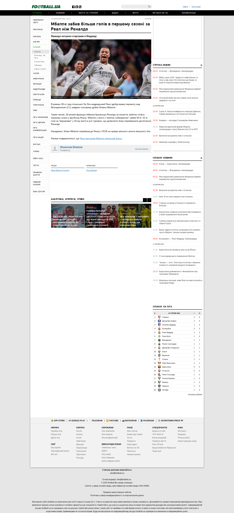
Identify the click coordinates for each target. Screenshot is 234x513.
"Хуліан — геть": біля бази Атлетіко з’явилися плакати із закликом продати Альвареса (179, 263)
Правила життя (159, 441)
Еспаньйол (166, 329)
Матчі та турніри (88, 13)
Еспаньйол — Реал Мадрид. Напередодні (178, 239)
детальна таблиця (195, 394)
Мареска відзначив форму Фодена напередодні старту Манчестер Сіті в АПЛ (178, 128)
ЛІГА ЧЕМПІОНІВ (40, 117)
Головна (37, 13)
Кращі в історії (158, 431)
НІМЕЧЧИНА (38, 79)
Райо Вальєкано (168, 363)
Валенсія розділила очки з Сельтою (175, 136)
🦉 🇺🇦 (170, 421)
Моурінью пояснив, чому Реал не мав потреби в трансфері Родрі (180, 281)
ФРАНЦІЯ (37, 84)
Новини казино (134, 454)
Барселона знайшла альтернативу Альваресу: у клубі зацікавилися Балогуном (180, 213)
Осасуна (165, 371)
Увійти (185, 6)
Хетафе (165, 390)
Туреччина (81, 454)
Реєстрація (196, 6)
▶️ (112, 421)
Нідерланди (81, 448)
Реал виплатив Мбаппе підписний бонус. (101, 138)
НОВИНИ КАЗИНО (37, 183)
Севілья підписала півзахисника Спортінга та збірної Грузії (179, 222)
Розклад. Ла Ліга (39, 57)
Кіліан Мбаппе (57, 170)
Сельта (165, 359)
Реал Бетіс (166, 336)
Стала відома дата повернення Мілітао (177, 256)
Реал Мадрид (91, 170)
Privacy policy (184, 438)
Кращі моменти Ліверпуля (164, 448)
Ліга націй (106, 454)
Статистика (39, 62)
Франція (80, 444)
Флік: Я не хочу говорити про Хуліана (176, 197)
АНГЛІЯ (36, 42)
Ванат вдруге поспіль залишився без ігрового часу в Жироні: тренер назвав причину (179, 231)
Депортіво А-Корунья (170, 348)
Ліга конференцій (109, 438)
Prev (145, 200)
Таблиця (38, 65)
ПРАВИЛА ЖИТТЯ (37, 174)
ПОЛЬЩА (37, 100)
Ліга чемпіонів (108, 431)
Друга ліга (55, 438)
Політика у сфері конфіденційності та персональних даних (117, 495)
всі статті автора (141, 149)
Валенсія (165, 355)
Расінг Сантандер (169, 344)
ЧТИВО (36, 151)
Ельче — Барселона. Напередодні (174, 164)
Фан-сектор (132, 431)
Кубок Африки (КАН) (111, 461)
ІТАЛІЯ (36, 73)
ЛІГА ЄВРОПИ (39, 123)
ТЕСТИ (36, 166)
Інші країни (56, 447)
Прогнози (131, 451)
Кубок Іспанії (40, 69)
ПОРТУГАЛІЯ (38, 95)
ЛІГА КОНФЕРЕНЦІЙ (40, 129)
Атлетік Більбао (168, 378)
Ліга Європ (106, 434)
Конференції (189, 13)
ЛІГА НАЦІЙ (38, 137)
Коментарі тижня (134, 434)
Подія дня (156, 451)
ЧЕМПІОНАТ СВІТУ (38, 21)
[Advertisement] (177, 38)
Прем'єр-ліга (56, 431)
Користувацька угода (187, 441)
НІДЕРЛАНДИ (39, 89)
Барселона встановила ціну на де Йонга (177, 250)
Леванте (165, 386)
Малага (165, 382)
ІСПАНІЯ (36, 47)
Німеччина (81, 441)
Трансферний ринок (60, 451)
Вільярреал (166, 340)
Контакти (182, 431)
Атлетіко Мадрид (169, 325)
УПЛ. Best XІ (157, 434)
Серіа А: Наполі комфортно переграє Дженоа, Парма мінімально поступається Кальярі (180, 112)
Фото (135, 13)
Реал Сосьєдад (168, 374)
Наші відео (132, 444)
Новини (60, 13)
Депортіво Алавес (169, 321)
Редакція (182, 434)
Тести (129, 438)
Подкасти (131, 441)
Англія (79, 431)
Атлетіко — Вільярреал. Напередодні (176, 71)
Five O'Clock (157, 444)
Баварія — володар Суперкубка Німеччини (178, 120)
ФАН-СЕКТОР (39, 192)
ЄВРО (104, 451)
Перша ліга (56, 434)
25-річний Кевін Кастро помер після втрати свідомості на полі (178, 99)
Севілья (165, 317)
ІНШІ (35, 110)
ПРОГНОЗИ (38, 30)
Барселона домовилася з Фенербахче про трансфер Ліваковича (178, 272)
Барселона (166, 367)
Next (149, 200)
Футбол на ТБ (160, 13)
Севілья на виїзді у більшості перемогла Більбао (177, 204)
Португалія (81, 451)
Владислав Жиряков (71, 147)
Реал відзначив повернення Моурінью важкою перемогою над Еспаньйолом (180, 90)
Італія (79, 438)
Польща (80, 458)
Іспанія (79, 434)
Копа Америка (108, 458)
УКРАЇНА (37, 37)
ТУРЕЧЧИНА (38, 105)
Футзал (54, 454)
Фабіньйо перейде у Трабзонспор (174, 142)
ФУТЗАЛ (36, 144)
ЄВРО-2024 (38, 159)
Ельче (164, 352)
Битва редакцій (159, 438)
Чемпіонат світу (109, 447)
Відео (115, 13)
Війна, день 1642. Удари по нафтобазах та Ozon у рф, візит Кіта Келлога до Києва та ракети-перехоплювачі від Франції (178, 80)
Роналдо (66, 170)
